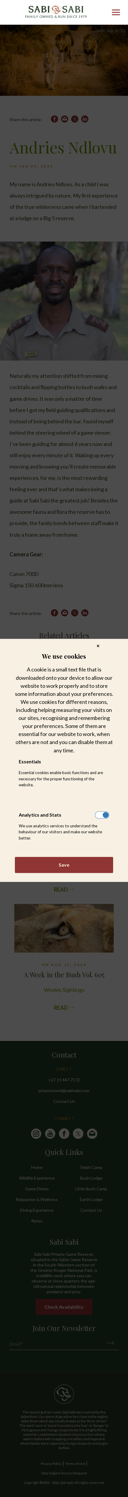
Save (64, 864)
